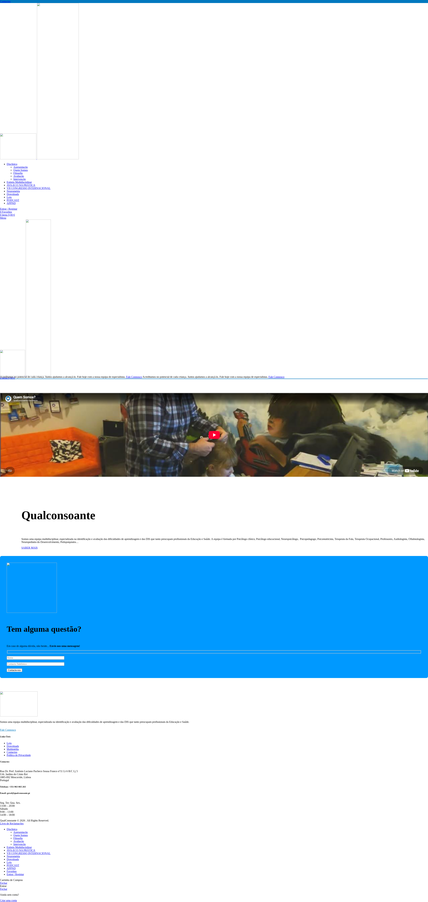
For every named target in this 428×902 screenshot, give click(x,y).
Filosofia (18, 173)
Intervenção (19, 179)
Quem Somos (20, 170)
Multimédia (13, 749)
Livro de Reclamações (12, 823)
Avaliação (18, 176)
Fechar (3, 883)
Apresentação (20, 167)
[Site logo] (18, 158)
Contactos (5, 1)
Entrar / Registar (15, 874)
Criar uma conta (8, 900)
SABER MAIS (29, 547)
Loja (9, 743)
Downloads (13, 746)
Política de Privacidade (19, 755)
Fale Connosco (134, 376)
